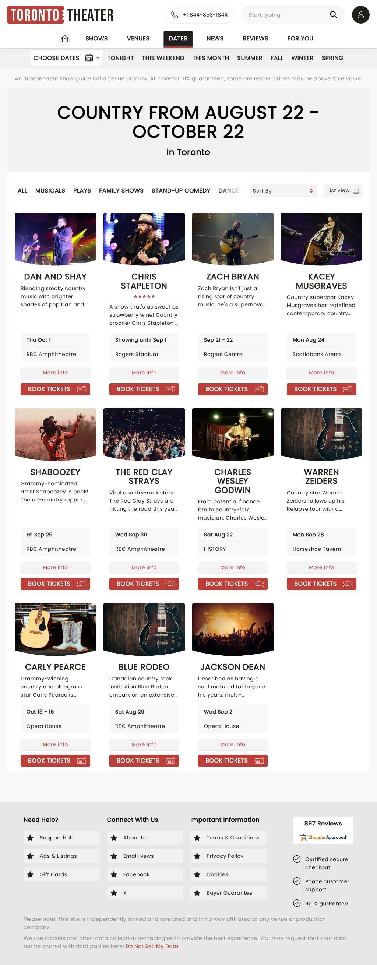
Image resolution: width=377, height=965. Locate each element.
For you (301, 38)
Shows (96, 38)
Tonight (121, 58)
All (22, 190)
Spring (332, 58)
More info (55, 372)
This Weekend (163, 58)
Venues (138, 38)
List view (338, 190)
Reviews (255, 38)
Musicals (50, 190)
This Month (211, 58)
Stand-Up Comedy (181, 190)
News (215, 38)
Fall (277, 58)
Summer (250, 58)
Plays (82, 190)
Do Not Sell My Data (152, 946)
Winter (303, 58)
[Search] (335, 15)
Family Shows (121, 190)
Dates (178, 38)
